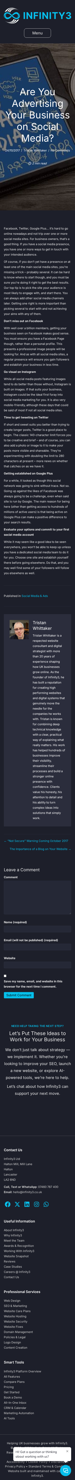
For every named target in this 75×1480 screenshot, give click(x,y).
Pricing (9, 1387)
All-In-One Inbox (15, 1402)
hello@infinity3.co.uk (27, 1192)
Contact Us (11, 1277)
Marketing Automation (19, 1413)
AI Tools (9, 1418)
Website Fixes (13, 1327)
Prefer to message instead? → (37, 1123)
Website (9, 958)
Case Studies (13, 1266)
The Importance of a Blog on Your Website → (40, 849)
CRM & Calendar (15, 1408)
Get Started (11, 1392)
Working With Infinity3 (19, 1251)
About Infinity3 (14, 1230)
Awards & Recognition (19, 1246)
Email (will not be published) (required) (31, 940)
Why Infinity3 (13, 1235)
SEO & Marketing (15, 1306)
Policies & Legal (15, 1337)
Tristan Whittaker (35, 150)
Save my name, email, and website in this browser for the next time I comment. (33, 983)
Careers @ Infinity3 (17, 1272)
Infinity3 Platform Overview (22, 1371)
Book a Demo (13, 1397)
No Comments (60, 150)
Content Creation (15, 1347)
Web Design (12, 1300)
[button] (8, 1204)
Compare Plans (14, 1382)
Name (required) (15, 922)
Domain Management (18, 1332)
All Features (12, 1376)
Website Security (15, 1321)
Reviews (9, 1261)
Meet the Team (14, 1240)
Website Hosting (15, 1316)
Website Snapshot (16, 1256)
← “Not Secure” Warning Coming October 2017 (36, 841)
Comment (11, 877)
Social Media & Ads (35, 596)
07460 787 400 (48, 1187)
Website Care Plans (17, 1311)
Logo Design (12, 1342)
